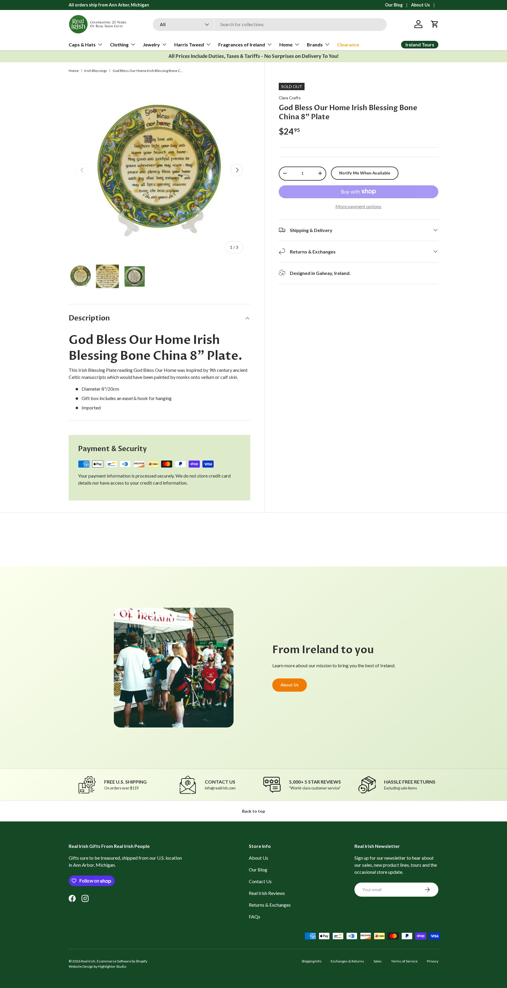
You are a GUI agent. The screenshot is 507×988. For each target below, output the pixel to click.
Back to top (253, 811)
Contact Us (260, 881)
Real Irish (88, 961)
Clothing (119, 44)
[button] (434, 24)
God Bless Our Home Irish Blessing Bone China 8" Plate (148, 71)
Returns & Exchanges (270, 905)
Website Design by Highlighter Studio (97, 966)
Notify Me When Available (364, 172)
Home (286, 44)
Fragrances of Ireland (241, 44)
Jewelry (151, 44)
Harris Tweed (189, 44)
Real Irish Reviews (267, 893)
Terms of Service (404, 961)
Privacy (432, 961)
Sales (378, 961)
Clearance (348, 44)
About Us (420, 4)
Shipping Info (311, 961)
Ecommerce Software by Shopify (122, 961)
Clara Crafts (290, 97)
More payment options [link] (358, 206)
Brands (315, 44)
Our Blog (394, 4)
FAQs (254, 916)
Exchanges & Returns (347, 961)
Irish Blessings (95, 71)
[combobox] (270, 24)
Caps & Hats (82, 44)
